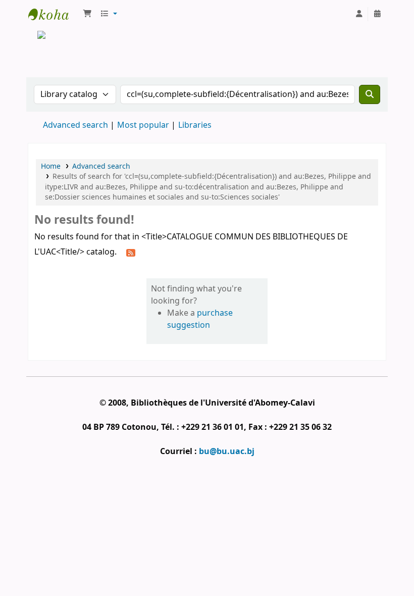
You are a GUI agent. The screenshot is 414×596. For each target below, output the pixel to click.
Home (51, 166)
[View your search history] (377, 14)
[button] (87, 14)
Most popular (143, 125)
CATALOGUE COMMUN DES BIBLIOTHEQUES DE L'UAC (53, 14)
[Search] (369, 94)
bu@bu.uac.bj (226, 451)
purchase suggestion (200, 319)
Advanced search (75, 125)
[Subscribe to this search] (131, 252)
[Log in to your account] (359, 14)
